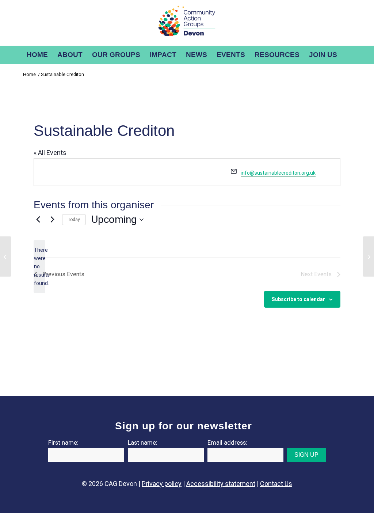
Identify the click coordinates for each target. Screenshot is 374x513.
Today (74, 219)
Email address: (227, 442)
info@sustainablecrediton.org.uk (278, 173)
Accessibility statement (220, 483)
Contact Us (276, 483)
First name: (63, 442)
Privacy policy (162, 483)
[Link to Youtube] (339, 23)
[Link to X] (317, 23)
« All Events (50, 152)
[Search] (347, 55)
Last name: (142, 442)
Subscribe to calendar (298, 299)
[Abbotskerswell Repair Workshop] (5, 256)
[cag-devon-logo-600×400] (187, 23)
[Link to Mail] (350, 23)
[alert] (39, 266)
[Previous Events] (38, 219)
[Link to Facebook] (328, 23)
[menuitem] (37, 55)
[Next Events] (52, 219)
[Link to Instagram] (306, 23)
